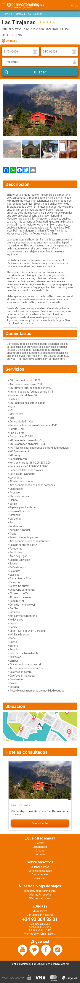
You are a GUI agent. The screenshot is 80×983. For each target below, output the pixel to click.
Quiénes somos (40, 866)
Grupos (40, 850)
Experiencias (40, 846)
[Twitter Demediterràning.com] (34, 950)
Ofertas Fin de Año (40, 894)
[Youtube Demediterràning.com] (22, 950)
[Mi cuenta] (76, 5)
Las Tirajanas (20, 805)
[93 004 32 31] (72, 5)
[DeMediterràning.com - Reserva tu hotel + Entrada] (26, 5)
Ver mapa (11, 40)
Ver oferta (40, 823)
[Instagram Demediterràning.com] (58, 950)
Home (6, 14)
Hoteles (18, 14)
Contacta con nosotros (40, 914)
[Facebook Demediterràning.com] (46, 950)
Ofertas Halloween (40, 898)
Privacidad (40, 878)
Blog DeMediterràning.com (40, 890)
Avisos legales (40, 874)
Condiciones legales (40, 870)
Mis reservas (40, 911)
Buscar (40, 72)
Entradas (40, 854)
